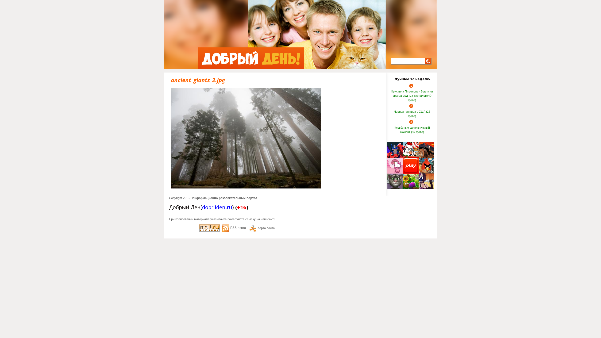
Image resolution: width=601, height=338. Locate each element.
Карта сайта (266, 228)
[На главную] (251, 58)
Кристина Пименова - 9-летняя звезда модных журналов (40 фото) (412, 96)
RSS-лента (238, 228)
